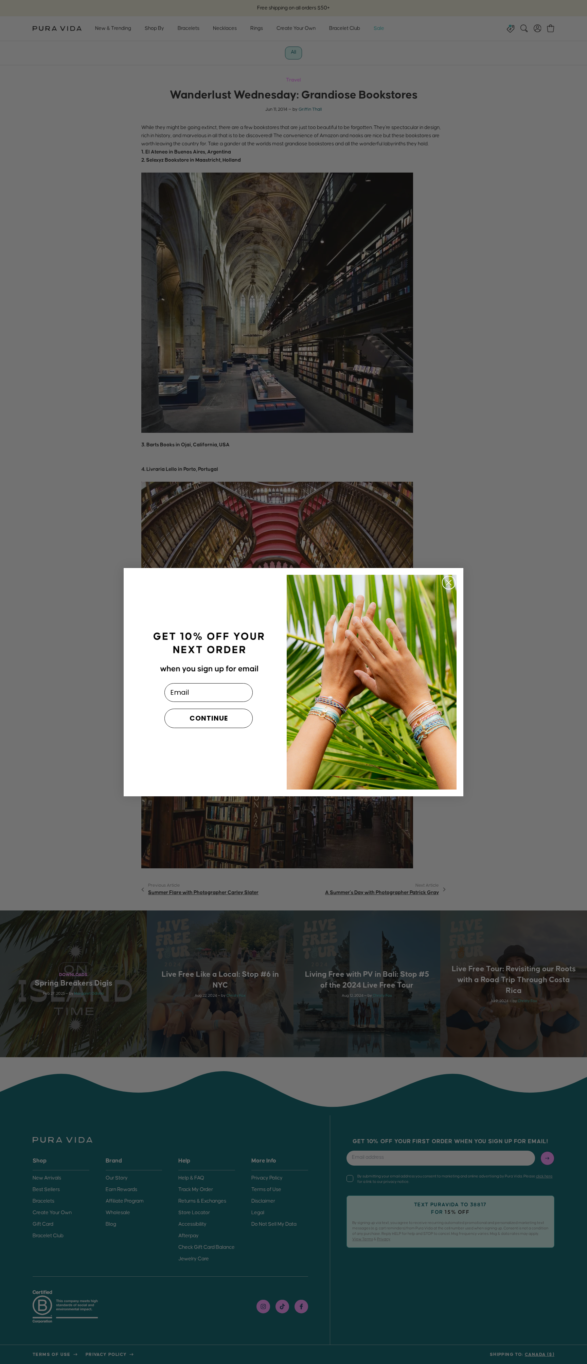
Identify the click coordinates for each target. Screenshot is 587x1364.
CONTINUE (209, 718)
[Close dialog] (449, 583)
